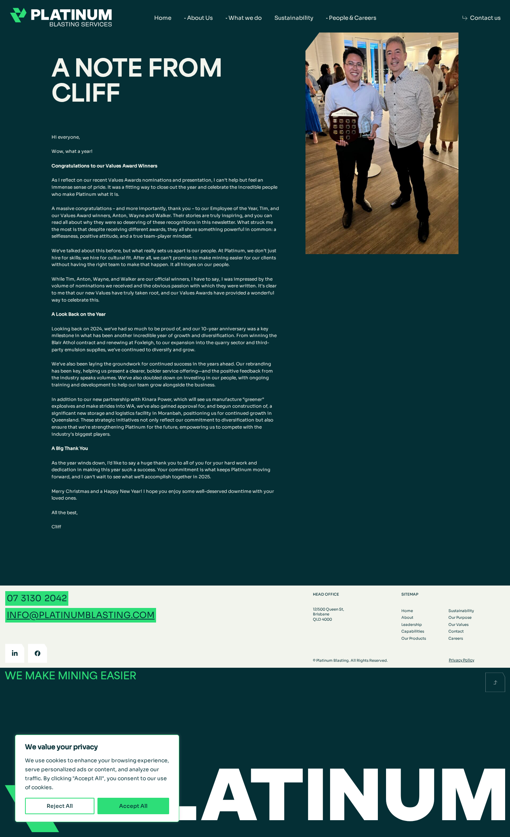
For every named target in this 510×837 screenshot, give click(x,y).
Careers (455, 638)
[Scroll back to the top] (495, 682)
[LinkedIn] (14, 653)
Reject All (60, 806)
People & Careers (352, 17)
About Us (200, 17)
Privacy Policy (461, 660)
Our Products (413, 638)
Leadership (411, 624)
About (407, 617)
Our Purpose (460, 617)
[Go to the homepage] (60, 18)
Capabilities (412, 631)
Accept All (133, 806)
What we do (245, 17)
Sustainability (293, 17)
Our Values (458, 624)
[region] (97, 778)
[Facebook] (37, 653)
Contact (456, 631)
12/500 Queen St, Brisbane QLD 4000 (328, 614)
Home (162, 17)
